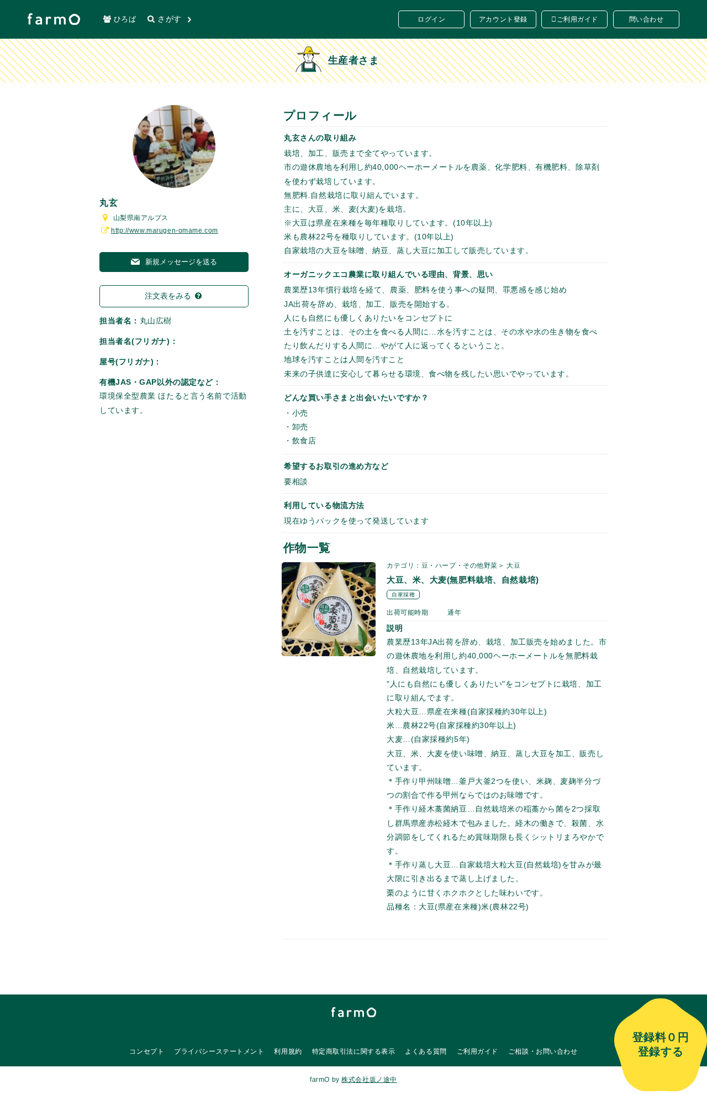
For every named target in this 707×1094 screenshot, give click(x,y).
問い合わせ (646, 19)
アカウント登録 (503, 19)
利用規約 (288, 1051)
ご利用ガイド (577, 19)
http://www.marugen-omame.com (164, 230)
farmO (353, 1012)
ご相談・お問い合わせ (543, 1051)
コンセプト (146, 1051)
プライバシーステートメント (219, 1051)
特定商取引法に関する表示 (353, 1051)
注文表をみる (169, 295)
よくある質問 (425, 1051)
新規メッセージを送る (180, 262)
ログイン (431, 19)
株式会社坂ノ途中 (369, 1079)
